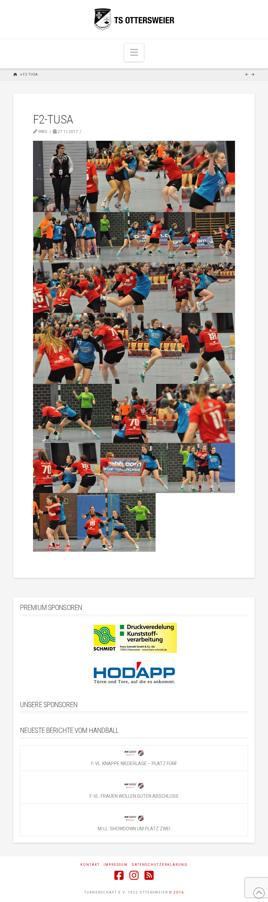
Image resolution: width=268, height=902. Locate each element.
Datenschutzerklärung (160, 864)
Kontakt (90, 864)
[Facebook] (119, 875)
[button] (134, 53)
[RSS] (149, 875)
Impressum (116, 864)
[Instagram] (134, 875)
